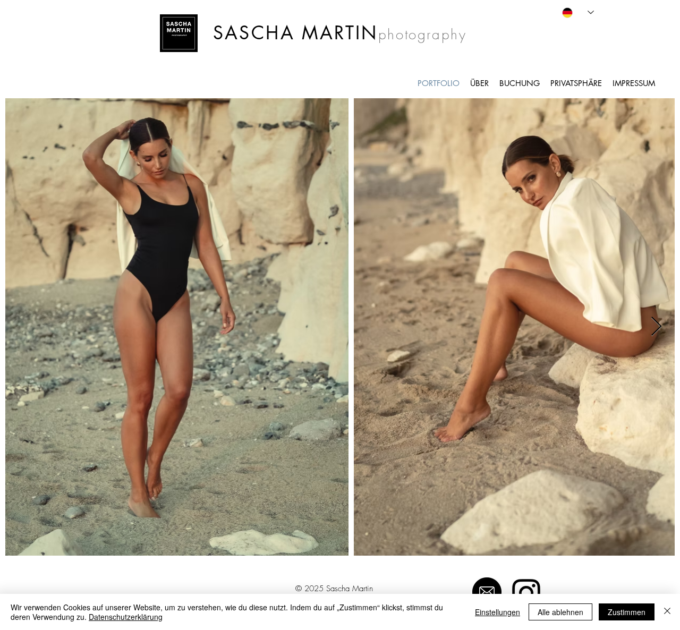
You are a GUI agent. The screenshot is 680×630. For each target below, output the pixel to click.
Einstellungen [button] (497, 612)
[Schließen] (667, 612)
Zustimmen (626, 612)
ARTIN (349, 33)
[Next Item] (656, 327)
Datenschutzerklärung (126, 616)
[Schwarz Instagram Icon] (526, 593)
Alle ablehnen (560, 612)
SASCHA (254, 33)
